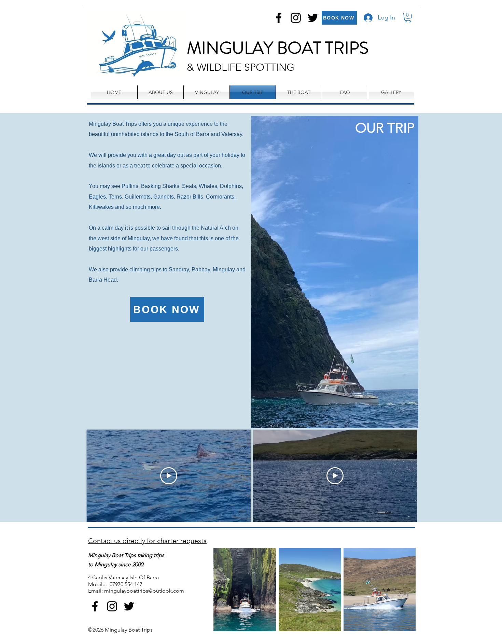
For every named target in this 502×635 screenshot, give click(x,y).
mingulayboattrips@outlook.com (144, 590)
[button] (408, 18)
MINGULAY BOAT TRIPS (277, 48)
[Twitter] (313, 18)
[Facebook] (278, 18)
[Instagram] (296, 18)
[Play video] (168, 475)
